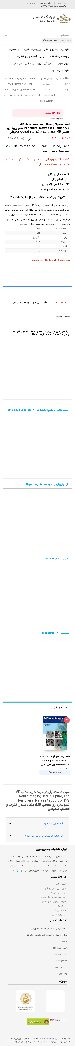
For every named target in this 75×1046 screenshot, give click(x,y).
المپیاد (26, 49)
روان (39, 63)
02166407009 (56, 948)
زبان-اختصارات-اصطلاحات (58, 56)
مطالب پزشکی (59, 910)
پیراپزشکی (37, 49)
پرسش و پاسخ (21, 302)
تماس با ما (61, 884)
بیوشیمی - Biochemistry (55, 633)
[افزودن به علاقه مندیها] (28, 138)
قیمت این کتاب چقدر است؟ (49, 823)
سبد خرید (31, 3)
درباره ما (62, 906)
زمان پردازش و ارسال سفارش (53, 897)
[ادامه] (15, 870)
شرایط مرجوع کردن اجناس (53, 901)
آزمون (42, 56)
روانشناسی (29, 63)
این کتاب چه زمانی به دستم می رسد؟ (44, 836)
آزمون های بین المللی (28, 56)
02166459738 (61, 961)
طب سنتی (17, 63)
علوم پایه (65, 49)
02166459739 (61, 967)
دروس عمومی (63, 63)
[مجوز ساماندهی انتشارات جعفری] (25, 1001)
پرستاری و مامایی (51, 49)
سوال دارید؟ (61, 3)
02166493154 (61, 954)
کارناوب (17, 1041)
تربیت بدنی (15, 49)
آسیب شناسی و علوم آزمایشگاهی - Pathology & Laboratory (37, 410)
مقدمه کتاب (61, 303)
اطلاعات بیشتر (40, 302)
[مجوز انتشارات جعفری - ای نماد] (55, 1001)
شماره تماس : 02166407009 (52, 6)
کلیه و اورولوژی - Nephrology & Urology (47, 484)
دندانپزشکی (49, 63)
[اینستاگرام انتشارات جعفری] (58, 1020)
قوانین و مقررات (58, 892)
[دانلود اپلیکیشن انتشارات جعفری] (38, 1022)
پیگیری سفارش (45, 3)
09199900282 (61, 974)
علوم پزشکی (64, 70)
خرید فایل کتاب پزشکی (55, 888)
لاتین (53, 70)
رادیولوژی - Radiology (57, 559)
